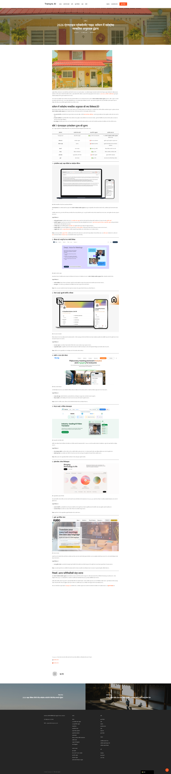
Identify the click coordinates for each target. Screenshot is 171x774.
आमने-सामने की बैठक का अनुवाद (77, 759)
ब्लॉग (101, 721)
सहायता (101, 724)
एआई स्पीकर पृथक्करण (76, 730)
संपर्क (45, 723)
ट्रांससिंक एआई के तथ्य (104, 740)
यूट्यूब (57, 715)
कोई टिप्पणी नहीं (92, 32)
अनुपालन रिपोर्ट (64, 233)
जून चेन (77, 32)
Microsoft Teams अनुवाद (77, 753)
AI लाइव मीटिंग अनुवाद (76, 724)
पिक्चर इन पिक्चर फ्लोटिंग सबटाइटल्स (78, 737)
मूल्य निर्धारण (102, 719)
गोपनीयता (102, 753)
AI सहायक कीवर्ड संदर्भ (66, 229)
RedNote (46, 715)
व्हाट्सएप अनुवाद (75, 757)
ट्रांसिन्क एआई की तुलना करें (105, 743)
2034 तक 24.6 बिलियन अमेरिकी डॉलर (107, 93)
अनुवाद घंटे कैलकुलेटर (76, 742)
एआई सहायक (74, 735)
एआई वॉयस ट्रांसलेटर (75, 733)
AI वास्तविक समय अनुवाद (75, 220)
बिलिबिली (51, 715)
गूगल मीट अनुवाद (75, 755)
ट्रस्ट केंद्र (102, 757)
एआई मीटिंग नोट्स (72, 225)
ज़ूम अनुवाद (74, 750)
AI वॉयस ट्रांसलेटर (79, 227)
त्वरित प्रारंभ (106, 233)
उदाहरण (85, 20)
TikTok (59, 715)
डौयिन (49, 715)
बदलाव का (102, 730)
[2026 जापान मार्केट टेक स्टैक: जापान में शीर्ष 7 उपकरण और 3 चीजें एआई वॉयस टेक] (128, 696)
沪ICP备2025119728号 (49, 719)
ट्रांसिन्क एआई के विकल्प (104, 745)
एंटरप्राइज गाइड (64, 234)
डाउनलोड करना (56, 659)
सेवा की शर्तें (102, 755)
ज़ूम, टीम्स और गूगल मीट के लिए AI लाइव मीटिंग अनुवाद (102, 222)
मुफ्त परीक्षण (102, 733)
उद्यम (53, 234)
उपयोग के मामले (74, 748)
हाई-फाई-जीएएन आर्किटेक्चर (88, 114)
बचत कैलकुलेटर (75, 744)
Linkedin (63, 715)
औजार (73, 719)
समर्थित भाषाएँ (109, 220)
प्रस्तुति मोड (74, 726)
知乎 (55, 715)
